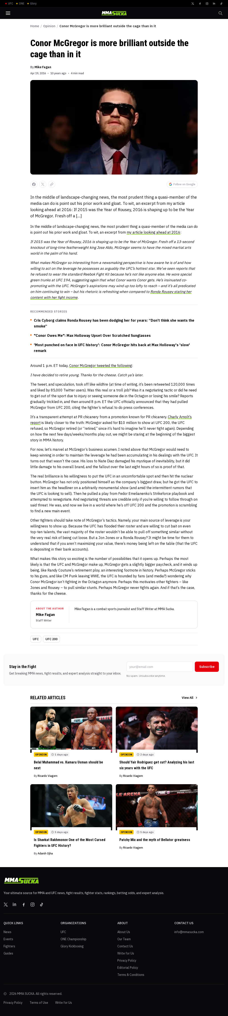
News (7, 932)
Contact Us (125, 946)
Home (34, 26)
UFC (36, 639)
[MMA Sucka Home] (114, 13)
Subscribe (206, 667)
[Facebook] (200, 3)
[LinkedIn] (214, 3)
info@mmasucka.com (189, 932)
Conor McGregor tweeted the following (100, 365)
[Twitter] (192, 3)
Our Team (124, 939)
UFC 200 (51, 639)
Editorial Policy (127, 968)
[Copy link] (51, 184)
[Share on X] (42, 184)
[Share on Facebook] (33, 184)
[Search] (220, 13)
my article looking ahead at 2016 (153, 232)
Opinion (49, 26)
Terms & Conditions (130, 975)
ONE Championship (73, 939)
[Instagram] (207, 3)
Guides (8, 953)
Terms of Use (39, 1003)
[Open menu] (8, 13)
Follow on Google (184, 184)
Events (8, 939)
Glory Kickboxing (72, 946)
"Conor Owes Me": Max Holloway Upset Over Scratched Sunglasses (92, 335)
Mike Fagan (43, 67)
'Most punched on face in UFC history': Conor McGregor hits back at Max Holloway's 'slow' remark (112, 348)
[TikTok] (221, 3)
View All (187, 698)
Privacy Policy (126, 960)
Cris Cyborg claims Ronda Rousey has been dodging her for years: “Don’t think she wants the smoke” (114, 323)
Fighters (9, 946)
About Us (123, 932)
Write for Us (125, 953)
